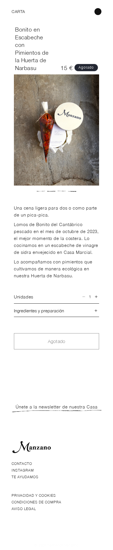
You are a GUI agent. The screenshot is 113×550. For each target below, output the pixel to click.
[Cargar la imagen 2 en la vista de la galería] (51, 191)
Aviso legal (24, 509)
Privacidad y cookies (34, 495)
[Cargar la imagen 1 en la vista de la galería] (41, 191)
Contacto (22, 463)
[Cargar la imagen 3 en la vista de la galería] (62, 191)
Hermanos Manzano (62, 545)
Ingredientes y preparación (39, 310)
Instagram (23, 470)
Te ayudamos (25, 477)
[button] (18, 11)
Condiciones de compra (36, 502)
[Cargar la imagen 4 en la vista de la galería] (72, 191)
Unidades (23, 296)
